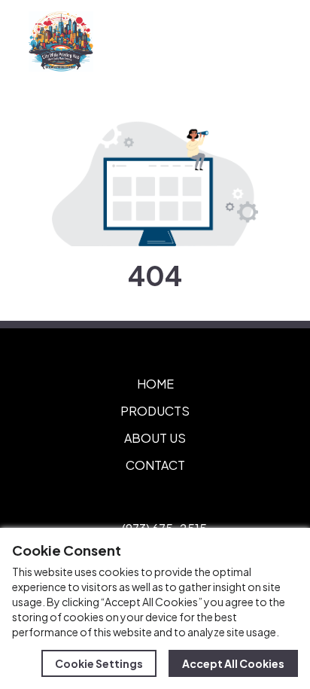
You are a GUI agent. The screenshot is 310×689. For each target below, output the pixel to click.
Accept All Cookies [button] (233, 663)
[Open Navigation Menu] (264, 41)
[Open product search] (233, 41)
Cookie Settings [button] (99, 663)
